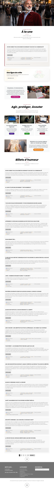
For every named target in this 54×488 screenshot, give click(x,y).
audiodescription (27, 356)
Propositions (8, 340)
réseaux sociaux (22, 197)
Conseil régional (23, 448)
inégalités (21, 232)
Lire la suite (10, 55)
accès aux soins (23, 412)
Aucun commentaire (37, 57)
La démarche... (15, 97)
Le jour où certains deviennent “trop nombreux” (18, 187)
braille (32, 356)
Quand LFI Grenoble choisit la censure (15, 382)
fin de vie (30, 338)
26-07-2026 (8, 269)
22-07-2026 (8, 285)
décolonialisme (23, 58)
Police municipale (26, 431)
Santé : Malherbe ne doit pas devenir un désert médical (19, 400)
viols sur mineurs (26, 304)
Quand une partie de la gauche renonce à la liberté (18, 309)
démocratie (27, 268)
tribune (21, 270)
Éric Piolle (27, 250)
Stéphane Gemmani (11, 57)
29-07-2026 (8, 251)
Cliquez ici (11, 133)
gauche (31, 268)
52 (28, 455)
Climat (26, 213)
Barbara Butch (23, 250)
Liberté (22, 339)
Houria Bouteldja (28, 58)
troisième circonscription (23, 376)
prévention (21, 284)
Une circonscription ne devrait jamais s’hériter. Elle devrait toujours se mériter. (27, 364)
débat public (23, 268)
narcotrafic (26, 430)
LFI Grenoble (25, 269)
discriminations (22, 196)
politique (30, 232)
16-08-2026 (8, 196)
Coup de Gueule (9, 252)
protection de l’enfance (27, 449)
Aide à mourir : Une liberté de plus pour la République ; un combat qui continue (25, 328)
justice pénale (30, 302)
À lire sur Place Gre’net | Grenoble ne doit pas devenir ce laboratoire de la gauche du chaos (27, 258)
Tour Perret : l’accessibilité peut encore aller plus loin (19, 346)
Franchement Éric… (10, 239)
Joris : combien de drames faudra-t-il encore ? (17, 275)
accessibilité (22, 356)
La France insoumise (29, 59)
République (30, 196)
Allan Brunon (22, 374)
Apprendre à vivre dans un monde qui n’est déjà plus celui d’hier (22, 221)
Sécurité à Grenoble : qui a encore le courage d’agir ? (19, 419)
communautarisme (28, 57)
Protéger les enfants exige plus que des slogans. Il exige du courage (23, 291)
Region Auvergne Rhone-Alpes (14, 414)
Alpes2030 (22, 213)
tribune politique (25, 270)
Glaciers (29, 213)
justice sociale (26, 232)
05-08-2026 (8, 233)
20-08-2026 (10, 58)
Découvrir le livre (38, 149)
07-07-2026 (8, 413)
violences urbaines (26, 432)
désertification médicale (29, 412)
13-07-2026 (8, 357)
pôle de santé (30, 413)
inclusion (25, 357)
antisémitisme (23, 195)
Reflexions (9, 59)
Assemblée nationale (24, 302)
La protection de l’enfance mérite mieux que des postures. (20, 438)
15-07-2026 (8, 339)
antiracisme (23, 57)
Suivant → (32, 455)
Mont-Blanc (27, 214)
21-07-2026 (8, 303)
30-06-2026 (8, 431)
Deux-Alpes (27, 195)
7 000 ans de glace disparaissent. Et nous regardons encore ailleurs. (23, 203)
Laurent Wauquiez (28, 448)
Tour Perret (28, 357)
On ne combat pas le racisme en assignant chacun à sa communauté (25, 47)
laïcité (28, 250)
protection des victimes (23, 303)
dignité (27, 338)
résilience (21, 233)
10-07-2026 (8, 394)
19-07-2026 (8, 321)
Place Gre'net (30, 269)
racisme (26, 196)
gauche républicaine (26, 375)
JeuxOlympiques (22, 214)
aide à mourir (23, 338)
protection (25, 284)
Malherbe (26, 413)
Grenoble (25, 250)
